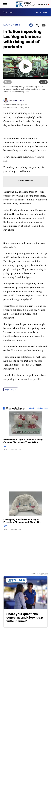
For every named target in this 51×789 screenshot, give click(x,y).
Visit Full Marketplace (38, 408)
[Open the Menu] (4, 4)
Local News (11, 24)
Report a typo (10, 389)
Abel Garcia (18, 100)
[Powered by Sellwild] (43, 574)
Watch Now (43, 4)
